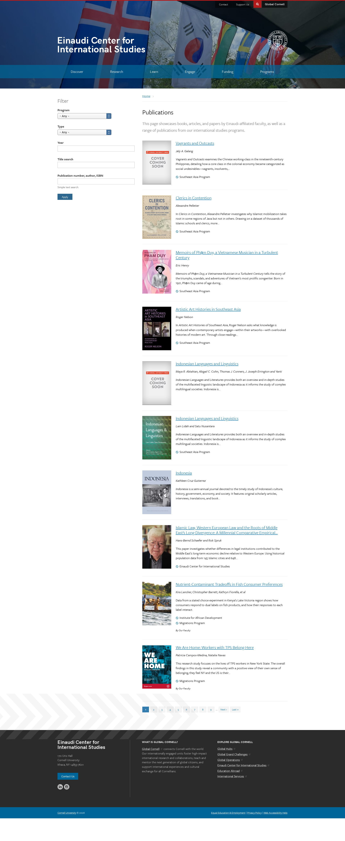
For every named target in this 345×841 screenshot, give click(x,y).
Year (61, 142)
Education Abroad (228, 771)
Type (61, 126)
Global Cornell (275, 4)
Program (64, 110)
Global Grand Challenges (232, 754)
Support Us (242, 4)
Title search (65, 159)
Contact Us (67, 776)
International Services (230, 776)
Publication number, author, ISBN (80, 175)
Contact (223, 4)
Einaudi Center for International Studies (241, 765)
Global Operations (228, 760)
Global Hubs (225, 749)
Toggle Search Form (257, 4)
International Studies (101, 45)
